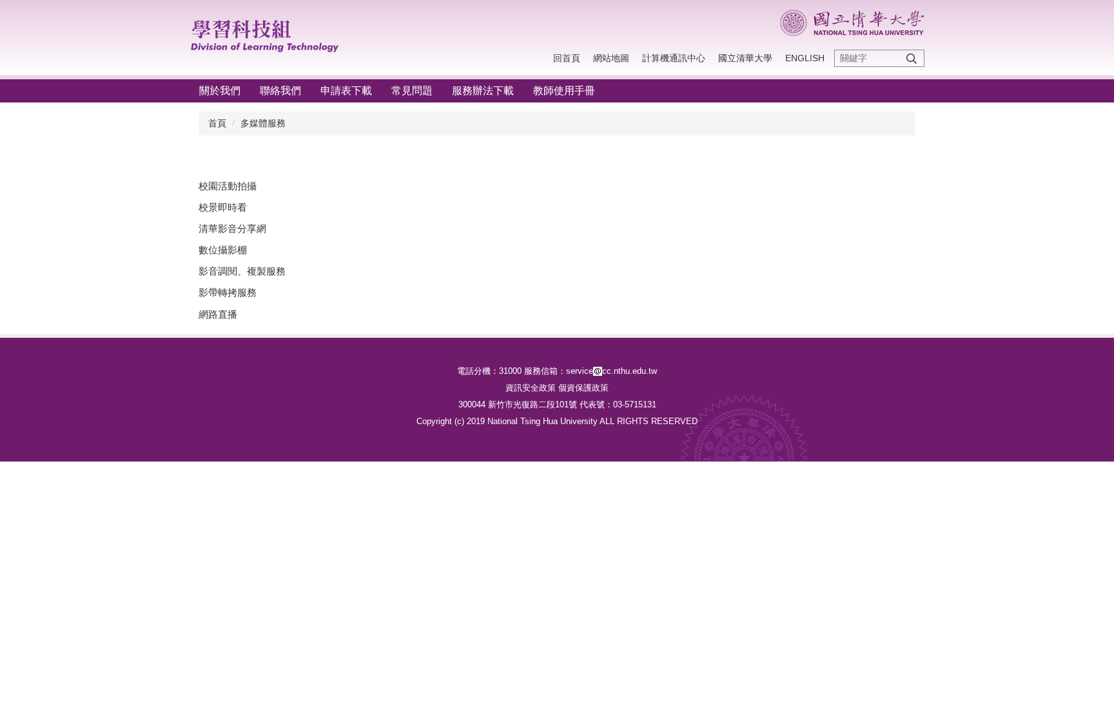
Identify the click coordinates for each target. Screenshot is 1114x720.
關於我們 (219, 90)
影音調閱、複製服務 (242, 271)
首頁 (217, 123)
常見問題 (412, 90)
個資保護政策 (583, 388)
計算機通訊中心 (673, 58)
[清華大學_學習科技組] (271, 33)
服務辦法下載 (483, 90)
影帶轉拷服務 (228, 292)
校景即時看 (223, 207)
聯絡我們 (280, 90)
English (805, 58)
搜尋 (911, 58)
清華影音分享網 (232, 228)
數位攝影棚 (223, 249)
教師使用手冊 (564, 90)
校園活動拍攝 (228, 185)
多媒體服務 (263, 123)
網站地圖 (611, 58)
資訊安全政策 (530, 388)
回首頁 (566, 58)
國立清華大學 (745, 58)
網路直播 (218, 314)
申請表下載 (346, 90)
